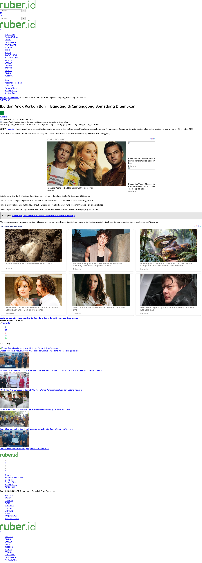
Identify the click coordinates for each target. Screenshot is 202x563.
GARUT (8, 40)
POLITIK (8, 52)
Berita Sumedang (35, 318)
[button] (23, 10)
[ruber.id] (33, 8)
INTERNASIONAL (12, 58)
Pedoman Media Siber (14, 83)
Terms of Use (11, 88)
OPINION (8, 65)
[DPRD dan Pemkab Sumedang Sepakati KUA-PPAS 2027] (14, 446)
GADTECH (9, 68)
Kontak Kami (10, 93)
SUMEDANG (10, 34)
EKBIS (7, 50)
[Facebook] (6, 460)
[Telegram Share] (6, 336)
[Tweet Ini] (6, 330)
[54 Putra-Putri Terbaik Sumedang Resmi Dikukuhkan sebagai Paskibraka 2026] (14, 407)
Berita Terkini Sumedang (55, 318)
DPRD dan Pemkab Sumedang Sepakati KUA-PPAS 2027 (24, 448)
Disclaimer (9, 85)
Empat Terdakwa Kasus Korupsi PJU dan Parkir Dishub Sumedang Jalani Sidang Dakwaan (39, 351)
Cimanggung (72, 318)
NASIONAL (9, 60)
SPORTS (8, 70)
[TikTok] (6, 471)
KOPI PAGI (9, 76)
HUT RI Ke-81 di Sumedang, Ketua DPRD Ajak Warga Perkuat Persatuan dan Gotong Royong (41, 390)
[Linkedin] (6, 468)
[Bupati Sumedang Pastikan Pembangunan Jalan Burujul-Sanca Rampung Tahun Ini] (14, 426)
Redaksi (8, 80)
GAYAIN (8, 73)
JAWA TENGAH (11, 55)
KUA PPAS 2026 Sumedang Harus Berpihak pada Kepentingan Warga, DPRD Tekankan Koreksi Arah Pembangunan (51, 370)
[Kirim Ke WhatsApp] (6, 338)
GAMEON (8, 63)
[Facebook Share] (6, 327)
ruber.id (3, 116)
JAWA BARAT (10, 45)
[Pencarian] (1, 15)
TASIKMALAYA (10, 42)
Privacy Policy (11, 90)
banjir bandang (7, 318)
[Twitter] (6, 463)
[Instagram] (6, 465)
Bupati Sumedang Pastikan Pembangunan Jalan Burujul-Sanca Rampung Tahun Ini (36, 429)
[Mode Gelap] (1, 13)
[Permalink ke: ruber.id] (2, 114)
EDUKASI (8, 47)
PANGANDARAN (11, 37)
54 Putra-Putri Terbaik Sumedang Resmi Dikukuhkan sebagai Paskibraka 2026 (35, 409)
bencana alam (20, 318)
